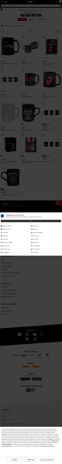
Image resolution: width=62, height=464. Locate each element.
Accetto (14, 460)
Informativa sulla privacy (48, 446)
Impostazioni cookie (7, 446)
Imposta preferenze (47, 460)
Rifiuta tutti (30, 460)
